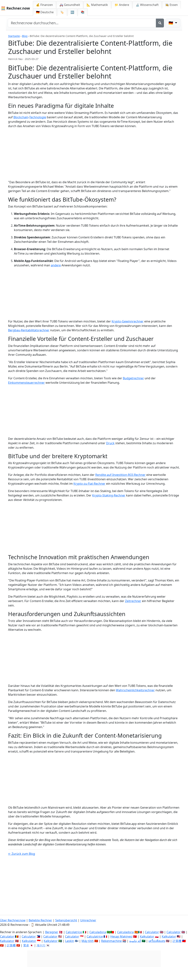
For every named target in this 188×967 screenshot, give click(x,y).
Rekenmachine (111, 941)
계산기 (41, 945)
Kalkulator (147, 936)
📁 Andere (122, 5)
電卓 (26, 945)
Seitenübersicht (66, 920)
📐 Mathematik (97, 5)
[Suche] (160, 23)
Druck (110, 443)
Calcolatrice (74, 932)
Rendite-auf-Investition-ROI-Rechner (120, 475)
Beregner (51, 932)
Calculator (152, 932)
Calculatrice (95, 936)
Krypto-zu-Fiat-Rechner (89, 484)
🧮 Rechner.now (15, 8)
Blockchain (20, 117)
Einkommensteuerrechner (26, 383)
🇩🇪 (45, 12)
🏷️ (62, 12)
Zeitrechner (133, 601)
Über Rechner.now (13, 920)
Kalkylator (51, 941)
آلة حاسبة (135, 941)
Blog (25, 36)
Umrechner (88, 920)
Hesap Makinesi (121, 936)
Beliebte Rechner (40, 920)
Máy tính (88, 941)
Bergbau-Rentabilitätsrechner (28, 330)
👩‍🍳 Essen (171, 5)
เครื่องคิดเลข (157, 941)
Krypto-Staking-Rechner (108, 495)
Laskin (69, 941)
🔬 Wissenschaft (147, 5)
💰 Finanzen (44, 5)
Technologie (37, 117)
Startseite (14, 36)
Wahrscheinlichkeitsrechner (135, 690)
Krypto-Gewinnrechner (128, 321)
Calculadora (97, 932)
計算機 (177, 941)
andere (56, 265)
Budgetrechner (133, 378)
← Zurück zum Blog (21, 854)
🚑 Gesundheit (69, 5)
